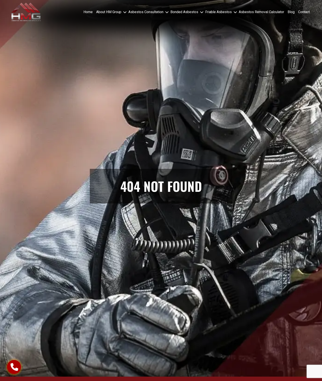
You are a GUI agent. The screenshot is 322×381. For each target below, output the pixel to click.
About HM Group (108, 12)
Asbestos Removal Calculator (261, 12)
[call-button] (14, 367)
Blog (291, 12)
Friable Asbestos (218, 12)
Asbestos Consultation (145, 12)
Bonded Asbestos (184, 12)
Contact (304, 12)
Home (88, 12)
